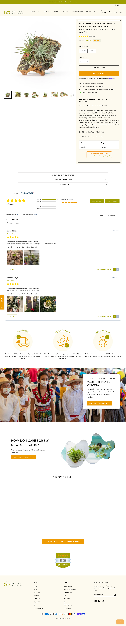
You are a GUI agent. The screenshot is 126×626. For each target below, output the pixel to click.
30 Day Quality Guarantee (63, 175)
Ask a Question (97, 201)
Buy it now (99, 74)
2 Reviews (92, 36)
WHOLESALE (37, 599)
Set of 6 (92, 51)
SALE (35, 589)
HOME (36, 586)
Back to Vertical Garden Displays (64, 541)
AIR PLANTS (37, 593)
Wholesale (55, 12)
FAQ (65, 596)
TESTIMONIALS (68, 605)
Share (12, 269)
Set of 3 (83, 51)
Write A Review (112, 201)
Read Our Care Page (23, 457)
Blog (65, 12)
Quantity (83, 57)
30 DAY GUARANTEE (70, 589)
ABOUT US (67, 599)
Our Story (90, 12)
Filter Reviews (13, 219)
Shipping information (63, 180)
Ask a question (63, 184)
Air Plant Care (77, 12)
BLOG (35, 605)
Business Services (103, 11)
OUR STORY (37, 602)
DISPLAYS (36, 596)
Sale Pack (83, 47)
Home (34, 12)
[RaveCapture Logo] (27, 193)
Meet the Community (99, 403)
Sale (39, 12)
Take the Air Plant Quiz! (99, 154)
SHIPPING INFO (68, 593)
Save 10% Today (2, 302)
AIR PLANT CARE (38, 608)
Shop (46, 12)
